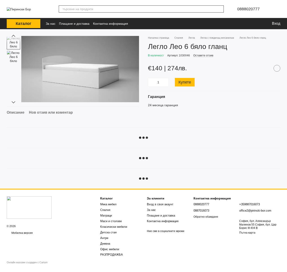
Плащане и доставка (74, 23)
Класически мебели (113, 226)
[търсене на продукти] (220, 9)
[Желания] (252, 23)
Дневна (105, 243)
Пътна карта (247, 232)
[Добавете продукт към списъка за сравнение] (265, 68)
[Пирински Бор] (29, 207)
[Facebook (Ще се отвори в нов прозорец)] (135, 23)
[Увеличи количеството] (165, 82)
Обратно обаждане (206, 216)
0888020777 (248, 9)
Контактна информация (110, 23)
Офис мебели (109, 249)
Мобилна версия (22, 232)
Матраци (106, 215)
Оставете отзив (203, 55)
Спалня (105, 210)
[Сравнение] (243, 23)
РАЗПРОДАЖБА (111, 254)
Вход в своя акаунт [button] (160, 204)
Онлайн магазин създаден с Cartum (27, 262)
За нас (50, 23)
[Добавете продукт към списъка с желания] (277, 68)
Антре (104, 238)
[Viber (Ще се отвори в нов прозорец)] (142, 23)
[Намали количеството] (151, 82)
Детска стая (108, 232)
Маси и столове (111, 221)
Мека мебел (108, 204)
